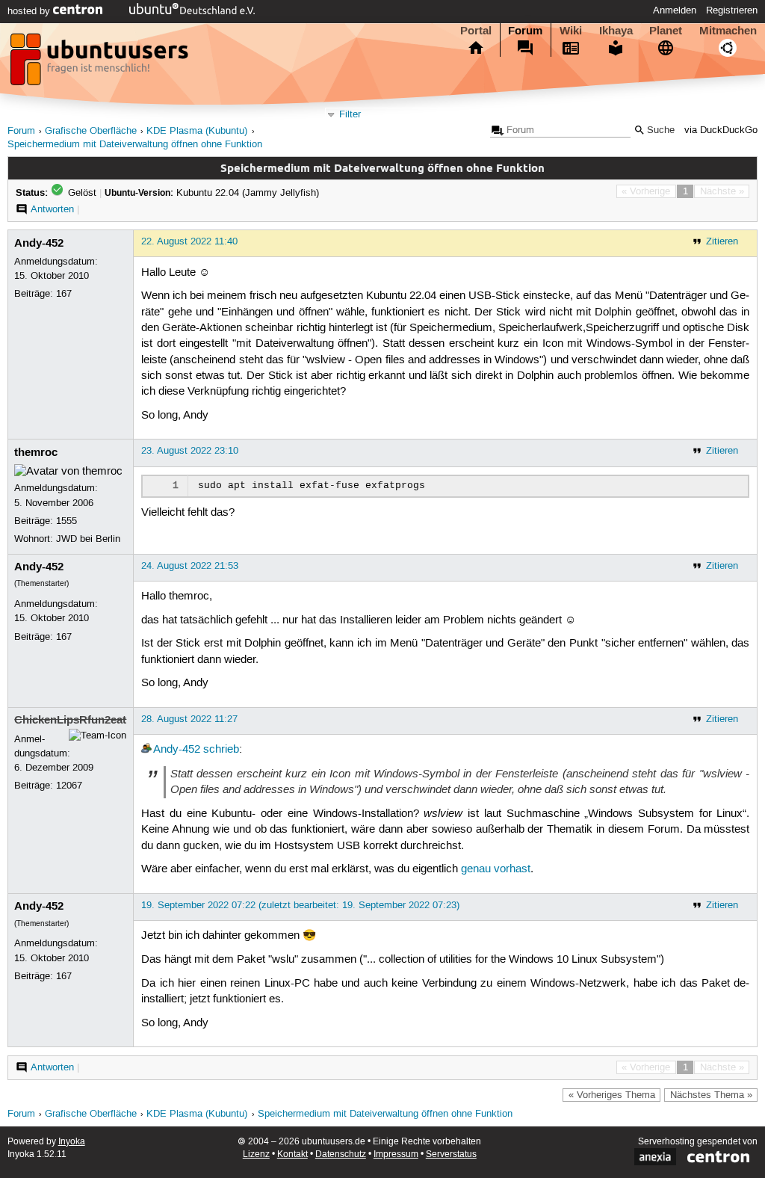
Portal (476, 30)
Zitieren (722, 241)
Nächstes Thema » (711, 1095)
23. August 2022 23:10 (189, 451)
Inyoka (71, 1141)
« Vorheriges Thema (612, 1095)
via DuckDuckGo (721, 130)
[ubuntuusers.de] (100, 63)
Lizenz (256, 1154)
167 (64, 294)
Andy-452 (39, 242)
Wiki (571, 30)
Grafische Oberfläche (91, 131)
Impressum (396, 1154)
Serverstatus (451, 1154)
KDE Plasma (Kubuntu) (196, 131)
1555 (66, 521)
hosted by (30, 11)
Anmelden (674, 10)
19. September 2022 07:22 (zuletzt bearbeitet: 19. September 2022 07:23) (300, 905)
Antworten (52, 209)
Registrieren (732, 10)
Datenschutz (340, 1154)
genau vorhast (495, 869)
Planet (665, 30)
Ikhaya (616, 30)
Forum (525, 30)
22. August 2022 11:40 (189, 241)
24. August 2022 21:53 (189, 566)
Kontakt (292, 1154)
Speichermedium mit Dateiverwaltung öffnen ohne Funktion (134, 144)
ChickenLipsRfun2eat (70, 719)
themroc (36, 452)
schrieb (221, 749)
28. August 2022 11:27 (189, 719)
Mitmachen (728, 30)
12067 (69, 786)
